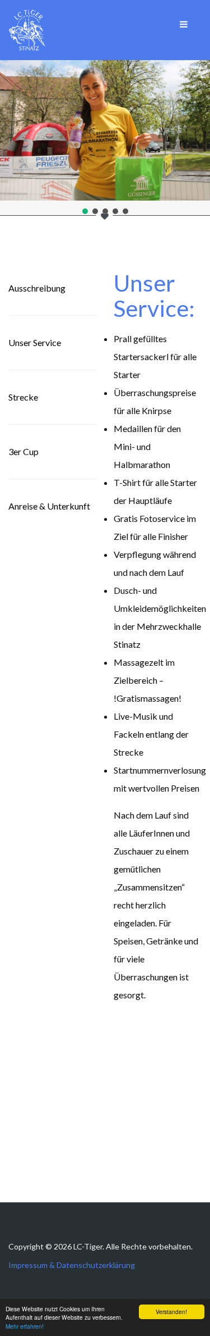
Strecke (23, 397)
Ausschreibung (37, 288)
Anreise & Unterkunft (49, 506)
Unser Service (34, 342)
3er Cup (23, 451)
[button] (85, 211)
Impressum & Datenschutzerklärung (71, 1265)
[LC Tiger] (27, 30)
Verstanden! (171, 1311)
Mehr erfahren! (25, 1326)
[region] (105, 138)
